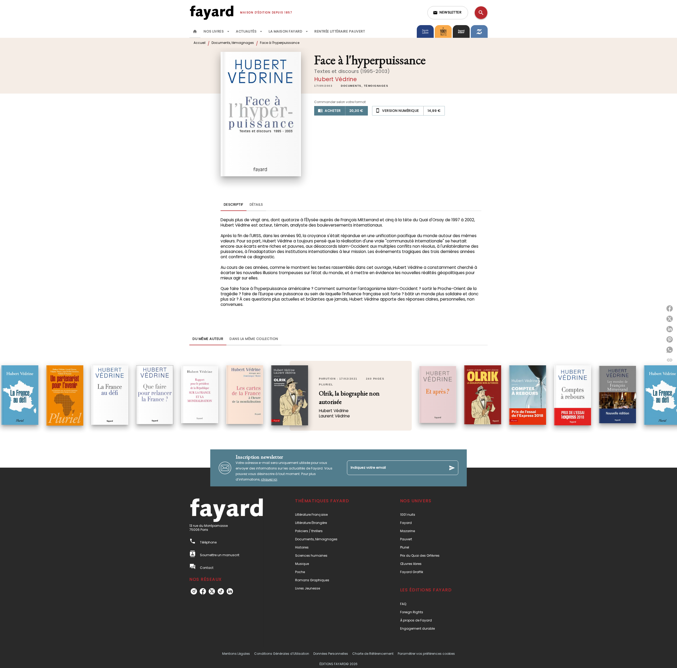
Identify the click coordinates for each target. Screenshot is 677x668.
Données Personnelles (330, 653)
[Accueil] (211, 12)
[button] (447, 12)
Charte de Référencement (373, 653)
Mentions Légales (236, 653)
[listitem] (193, 591)
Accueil (199, 42)
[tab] (194, 31)
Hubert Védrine (335, 79)
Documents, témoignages (233, 42)
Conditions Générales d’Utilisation (281, 653)
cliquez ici (269, 479)
